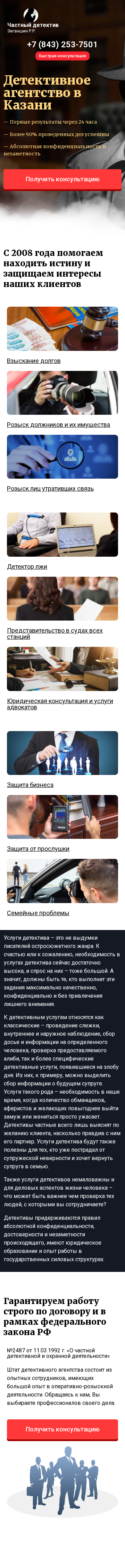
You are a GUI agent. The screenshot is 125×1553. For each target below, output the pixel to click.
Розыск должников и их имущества (58, 424)
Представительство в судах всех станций (55, 633)
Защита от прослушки (38, 848)
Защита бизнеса (30, 784)
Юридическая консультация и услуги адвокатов (60, 704)
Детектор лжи (27, 566)
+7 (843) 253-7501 (62, 44)
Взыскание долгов (34, 360)
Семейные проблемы (38, 913)
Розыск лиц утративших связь (50, 488)
